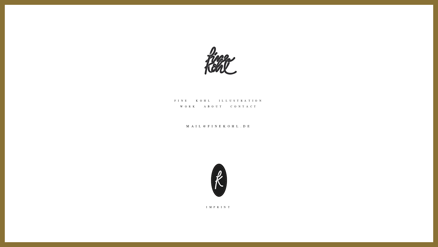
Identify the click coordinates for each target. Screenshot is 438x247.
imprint (219, 207)
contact (244, 106)
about (217, 106)
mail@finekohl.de (219, 126)
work (192, 106)
